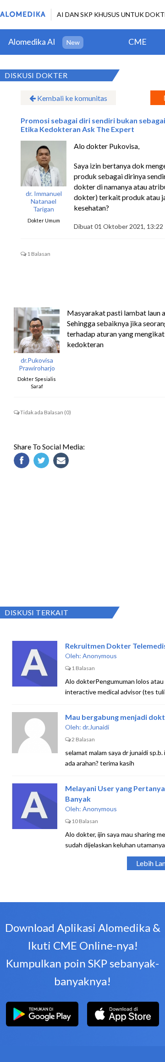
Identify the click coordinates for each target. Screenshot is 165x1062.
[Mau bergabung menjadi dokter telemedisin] (35, 735)
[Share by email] (62, 462)
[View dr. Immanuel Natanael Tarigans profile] (43, 163)
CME (137, 42)
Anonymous (99, 656)
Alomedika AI (31, 42)
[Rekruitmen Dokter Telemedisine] (35, 664)
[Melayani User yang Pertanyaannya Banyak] (35, 806)
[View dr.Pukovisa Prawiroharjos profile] (37, 330)
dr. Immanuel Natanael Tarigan (44, 201)
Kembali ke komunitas (71, 98)
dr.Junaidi (95, 727)
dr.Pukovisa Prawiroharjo (37, 364)
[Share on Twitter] (42, 462)
